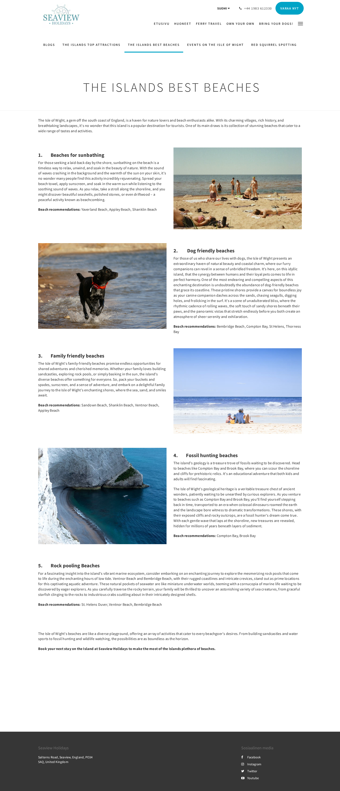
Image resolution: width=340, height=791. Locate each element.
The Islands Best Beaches (154, 45)
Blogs (49, 45)
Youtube (253, 778)
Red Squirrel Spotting (274, 45)
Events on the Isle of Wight (215, 45)
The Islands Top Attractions (91, 45)
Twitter (252, 771)
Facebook (254, 757)
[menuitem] (163, 23)
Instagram (254, 764)
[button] (300, 23)
